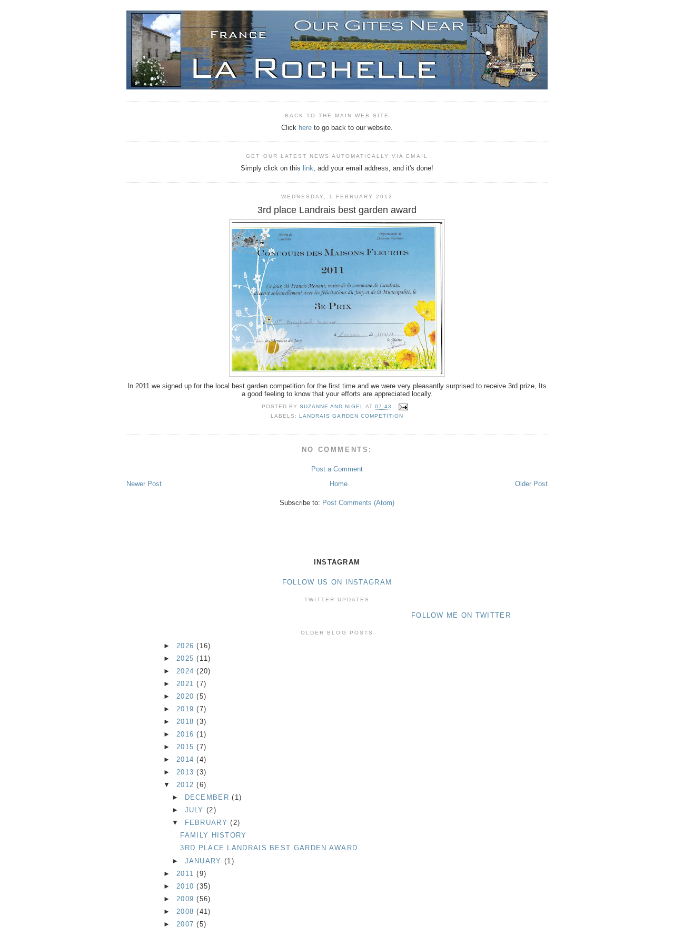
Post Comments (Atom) (358, 503)
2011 (186, 874)
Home (339, 484)
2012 (186, 785)
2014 (186, 759)
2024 (186, 671)
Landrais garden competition (351, 416)
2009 (186, 899)
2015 (186, 747)
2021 (186, 684)
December (208, 797)
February (208, 823)
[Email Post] (403, 407)
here (305, 128)
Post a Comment (337, 469)
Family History (213, 835)
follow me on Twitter (461, 615)
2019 (186, 709)
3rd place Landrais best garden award (269, 848)
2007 (186, 924)
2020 (186, 696)
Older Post (531, 484)
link (308, 168)
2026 (186, 646)
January (204, 861)
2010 (186, 886)
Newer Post (144, 484)
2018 (186, 722)
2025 (186, 658)
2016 (186, 734)
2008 (186, 911)
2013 (186, 772)
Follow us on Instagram (337, 582)
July (196, 810)
